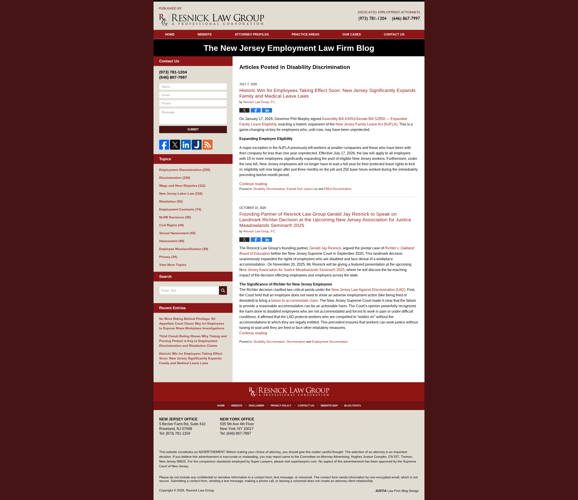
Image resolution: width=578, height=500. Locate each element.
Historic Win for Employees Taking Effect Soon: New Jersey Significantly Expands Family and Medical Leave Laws (190, 358)
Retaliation (171, 201)
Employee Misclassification (183, 249)
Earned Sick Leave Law (302, 189)
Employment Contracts (180, 209)
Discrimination (296, 341)
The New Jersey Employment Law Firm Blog (211, 16)
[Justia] (196, 145)
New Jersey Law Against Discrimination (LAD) (368, 290)
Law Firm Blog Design (397, 491)
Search (223, 290)
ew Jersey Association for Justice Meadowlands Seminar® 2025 (293, 270)
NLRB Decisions (175, 217)
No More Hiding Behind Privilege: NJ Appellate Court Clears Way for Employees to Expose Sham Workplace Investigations (191, 323)
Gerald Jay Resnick (325, 248)
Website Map (329, 405)
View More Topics (172, 265)
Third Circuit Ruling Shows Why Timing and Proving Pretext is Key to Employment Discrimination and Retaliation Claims (193, 340)
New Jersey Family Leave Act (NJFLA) (366, 124)
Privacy (168, 257)
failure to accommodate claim (294, 300)
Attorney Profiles (252, 34)
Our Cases (351, 34)
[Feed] (207, 145)
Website (205, 34)
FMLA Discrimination (337, 189)
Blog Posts (352, 405)
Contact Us (394, 34)
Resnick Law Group (200, 490)
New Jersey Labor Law (181, 193)
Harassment (171, 241)
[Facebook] (164, 145)
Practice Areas (305, 34)
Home (170, 34)
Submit (193, 129)
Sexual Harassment (177, 233)
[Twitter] (175, 145)
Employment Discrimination (330, 341)
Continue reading (253, 184)
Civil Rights (171, 225)
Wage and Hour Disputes (182, 185)
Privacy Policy (281, 405)
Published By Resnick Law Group (389, 16)
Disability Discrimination (269, 189)
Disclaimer (256, 405)
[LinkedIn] (185, 145)
